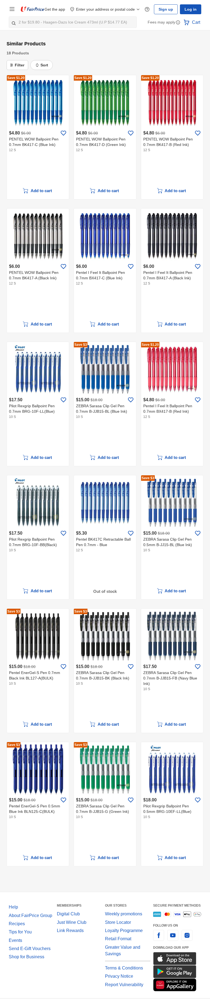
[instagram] (187, 938)
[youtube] (172, 938)
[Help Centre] (149, 9)
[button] (178, 22)
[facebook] (158, 938)
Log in (191, 9)
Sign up (167, 9)
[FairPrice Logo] (32, 9)
